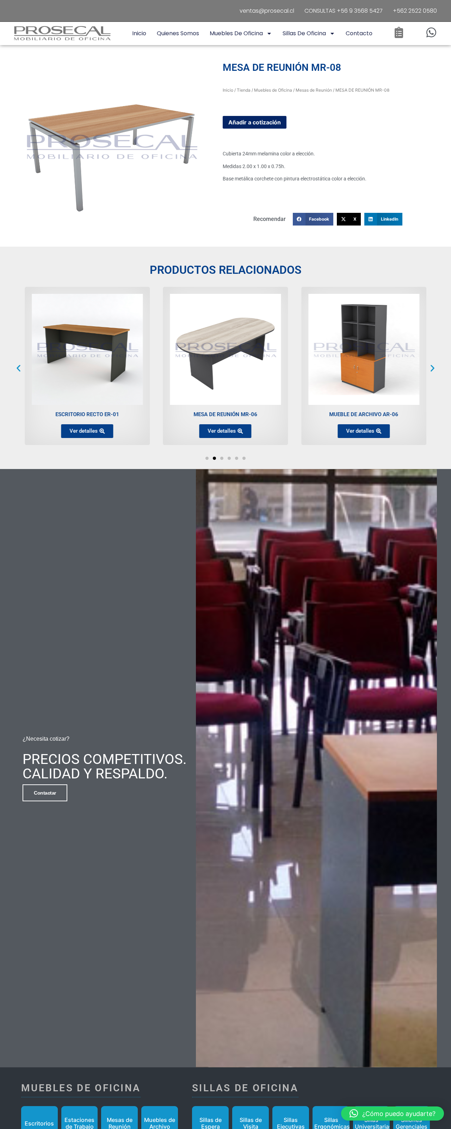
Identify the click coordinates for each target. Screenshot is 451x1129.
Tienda (244, 90)
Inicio (139, 33)
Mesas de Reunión (314, 90)
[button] (313, 219)
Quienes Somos (178, 33)
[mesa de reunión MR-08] (111, 146)
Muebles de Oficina (236, 33)
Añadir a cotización (254, 122)
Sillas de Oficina (304, 33)
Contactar (45, 793)
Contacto (359, 33)
